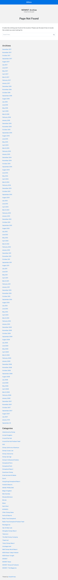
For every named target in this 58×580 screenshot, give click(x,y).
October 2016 (6, 92)
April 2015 (5, 145)
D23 (3, 444)
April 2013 (5, 207)
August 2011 (5, 265)
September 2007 (7, 410)
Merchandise (6, 494)
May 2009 (5, 349)
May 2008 (5, 386)
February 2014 (6, 185)
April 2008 (5, 389)
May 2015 (5, 142)
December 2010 (6, 290)
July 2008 (5, 380)
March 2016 (5, 114)
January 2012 (6, 250)
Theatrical (5, 540)
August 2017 (6, 61)
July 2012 (5, 231)
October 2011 (6, 259)
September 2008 (7, 373)
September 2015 (7, 133)
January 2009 (6, 361)
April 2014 (5, 179)
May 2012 (5, 237)
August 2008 (6, 376)
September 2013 (7, 194)
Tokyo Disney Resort (8, 543)
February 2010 (6, 321)
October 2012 (6, 222)
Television (5, 534)
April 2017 (5, 74)
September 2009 (7, 336)
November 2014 (7, 160)
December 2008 (7, 364)
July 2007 (5, 417)
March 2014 (5, 182)
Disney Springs (6, 457)
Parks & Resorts (7, 515)
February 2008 (6, 395)
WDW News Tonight (8, 555)
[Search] (54, 34)
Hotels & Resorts (7, 484)
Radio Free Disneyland (9, 518)
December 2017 (6, 49)
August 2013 (6, 197)
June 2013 (5, 203)
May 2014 (5, 176)
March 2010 (5, 318)
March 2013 (5, 210)
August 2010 (6, 302)
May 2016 (5, 108)
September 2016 (7, 95)
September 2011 (7, 262)
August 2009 (6, 339)
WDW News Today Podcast (10, 552)
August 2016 (6, 99)
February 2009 (6, 358)
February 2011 (6, 284)
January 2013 (6, 216)
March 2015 (5, 148)
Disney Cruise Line (7, 450)
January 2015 (6, 154)
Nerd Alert (5, 506)
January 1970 (6, 420)
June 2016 (5, 105)
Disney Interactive (7, 453)
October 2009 (6, 333)
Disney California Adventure (10, 447)
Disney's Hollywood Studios (10, 460)
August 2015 (6, 136)
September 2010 (7, 299)
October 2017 (6, 55)
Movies (4, 500)
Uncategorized (6, 546)
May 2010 (5, 312)
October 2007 (6, 407)
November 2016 (6, 89)
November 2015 (7, 126)
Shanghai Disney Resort (9, 531)
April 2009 (5, 352)
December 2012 (6, 219)
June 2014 (5, 173)
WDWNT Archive (29, 10)
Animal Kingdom (7, 435)
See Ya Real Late (7, 528)
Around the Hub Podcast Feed (11, 441)
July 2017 (5, 65)
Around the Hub (7, 438)
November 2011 (6, 256)
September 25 (6, 423)
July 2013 (5, 200)
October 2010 (6, 296)
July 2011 (4, 268)
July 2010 (5, 305)
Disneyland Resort (7, 469)
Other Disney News (8, 512)
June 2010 (5, 308)
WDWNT (4, 558)
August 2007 (6, 413)
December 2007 (7, 401)
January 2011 (6, 287)
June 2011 (5, 271)
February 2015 (6, 151)
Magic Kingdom (7, 491)
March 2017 (5, 77)
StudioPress (12, 576)
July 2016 (5, 102)
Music (4, 503)
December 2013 (6, 188)
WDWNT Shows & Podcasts (10, 565)
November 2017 (6, 52)
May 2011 (5, 275)
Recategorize (6, 524)
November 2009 (7, 330)
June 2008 (5, 383)
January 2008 (6, 398)
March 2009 (6, 355)
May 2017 (5, 71)
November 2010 (6, 293)
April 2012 (5, 241)
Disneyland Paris (7, 463)
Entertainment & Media (9, 475)
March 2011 (5, 281)
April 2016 (5, 111)
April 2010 (5, 315)
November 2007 (7, 404)
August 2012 (6, 228)
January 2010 (6, 324)
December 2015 (6, 123)
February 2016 (6, 117)
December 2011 (6, 253)
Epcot (4, 478)
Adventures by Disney (8, 432)
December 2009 (7, 327)
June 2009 (5, 346)
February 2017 (6, 80)
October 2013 (6, 191)
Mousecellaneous (7, 497)
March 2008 (6, 392)
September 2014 (7, 166)
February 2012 (6, 247)
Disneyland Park (7, 466)
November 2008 (7, 367)
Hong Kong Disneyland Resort (11, 481)
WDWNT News (6, 562)
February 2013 (6, 213)
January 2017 (6, 83)
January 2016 (6, 120)
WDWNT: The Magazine (9, 568)
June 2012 (5, 234)
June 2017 (5, 68)
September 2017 (7, 58)
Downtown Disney (7, 472)
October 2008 (6, 370)
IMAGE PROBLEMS (8, 487)
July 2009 (5, 342)
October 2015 (6, 129)
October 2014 (6, 163)
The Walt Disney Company (10, 537)
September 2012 (7, 225)
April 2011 (5, 278)
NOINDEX (5, 509)
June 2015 (5, 139)
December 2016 (6, 86)
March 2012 (5, 244)
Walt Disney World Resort (9, 549)
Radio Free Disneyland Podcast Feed (13, 521)
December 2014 (6, 157)
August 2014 (6, 170)
